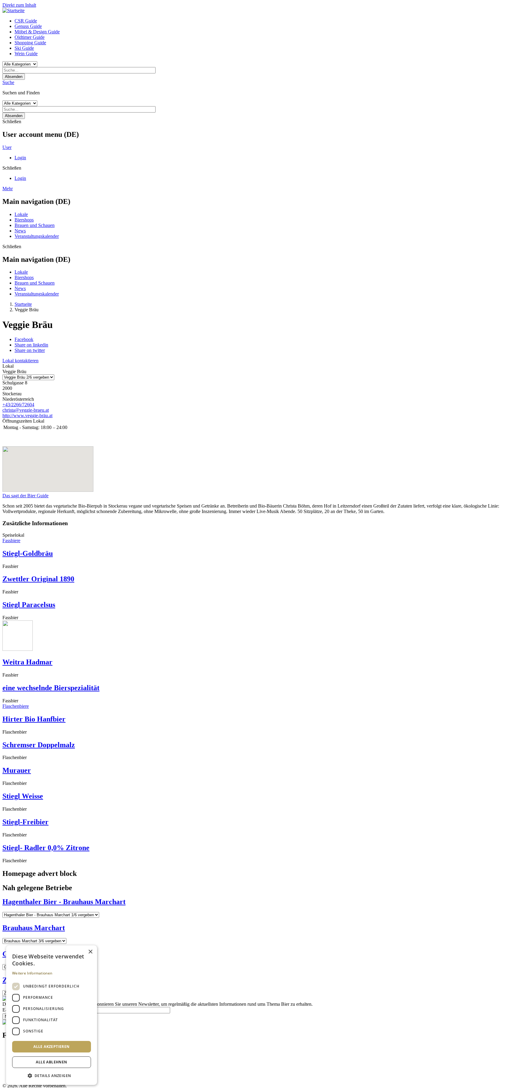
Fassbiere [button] (11, 540)
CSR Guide (26, 20)
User (7, 147)
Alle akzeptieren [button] (51, 1046)
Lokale (21, 214)
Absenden (13, 76)
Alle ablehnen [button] (51, 1062)
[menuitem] (268, 21)
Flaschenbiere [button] (15, 706)
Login (20, 157)
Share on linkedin (31, 344)
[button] (51, 1075)
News (20, 230)
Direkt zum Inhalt (19, 5)
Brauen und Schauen (35, 225)
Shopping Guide (30, 42)
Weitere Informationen (32, 973)
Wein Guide (26, 53)
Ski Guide (24, 48)
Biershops (24, 219)
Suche (8, 82)
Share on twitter (30, 350)
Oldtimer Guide (30, 37)
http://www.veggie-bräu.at (27, 415)
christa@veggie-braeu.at (25, 410)
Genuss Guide (28, 26)
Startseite (23, 304)
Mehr (7, 188)
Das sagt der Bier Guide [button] (25, 495)
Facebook (24, 339)
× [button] (90, 952)
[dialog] (51, 1015)
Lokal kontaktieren (20, 360)
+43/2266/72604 (18, 404)
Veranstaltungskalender (37, 236)
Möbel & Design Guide (37, 31)
